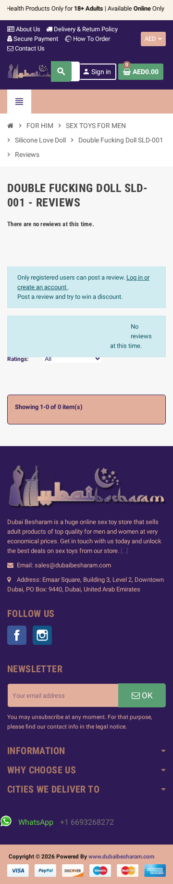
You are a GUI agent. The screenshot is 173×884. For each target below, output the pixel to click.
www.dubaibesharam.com (121, 856)
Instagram (42, 635)
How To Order (91, 38)
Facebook (16, 635)
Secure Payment (35, 38)
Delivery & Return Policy (85, 29)
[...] (124, 550)
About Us (27, 29)
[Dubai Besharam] (36, 71)
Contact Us (29, 48)
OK (146, 695)
